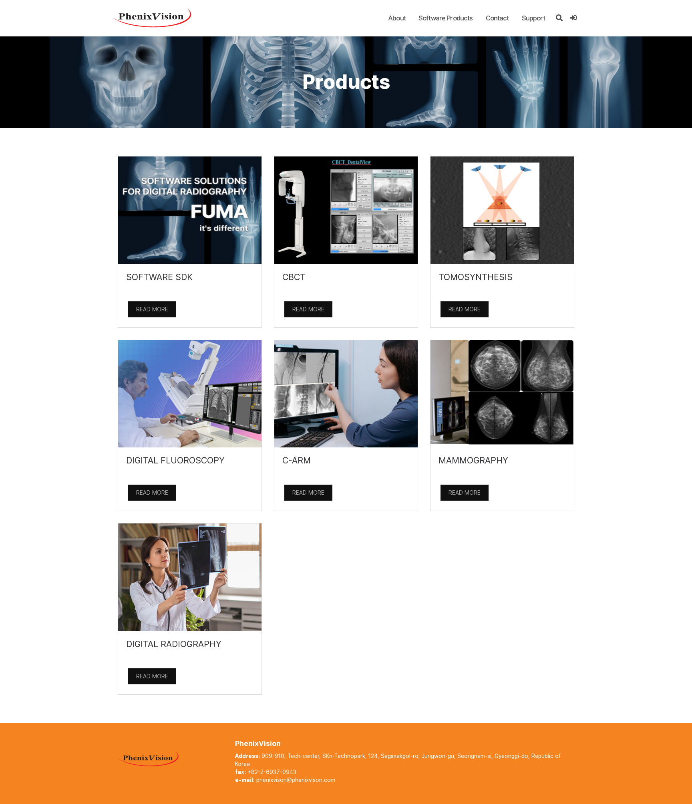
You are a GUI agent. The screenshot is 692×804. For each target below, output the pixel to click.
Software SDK (159, 277)
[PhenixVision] (152, 17)
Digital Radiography (173, 644)
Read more (152, 309)
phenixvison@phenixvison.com (295, 780)
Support (533, 18)
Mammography (473, 460)
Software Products (445, 18)
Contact (497, 18)
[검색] (559, 18)
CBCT (294, 277)
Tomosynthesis (476, 277)
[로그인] (573, 18)
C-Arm (296, 460)
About (397, 18)
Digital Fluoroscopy (175, 460)
